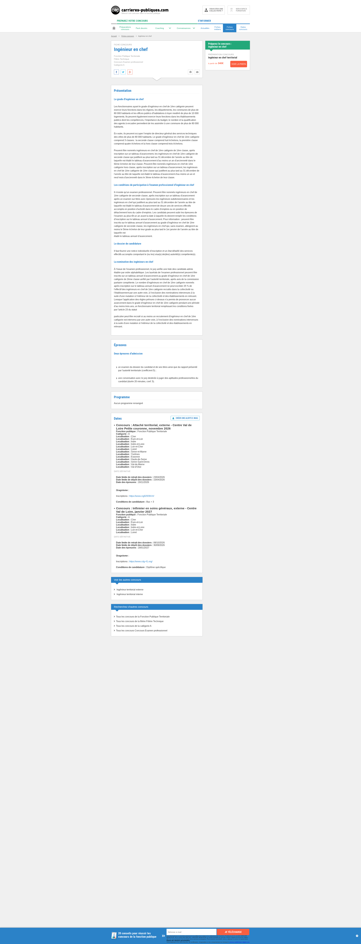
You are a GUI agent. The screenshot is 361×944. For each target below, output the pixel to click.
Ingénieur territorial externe (130, 589)
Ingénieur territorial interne (130, 594)
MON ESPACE (241, 10)
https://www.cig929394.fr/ (141, 496)
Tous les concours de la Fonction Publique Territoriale (143, 616)
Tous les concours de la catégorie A (133, 626)
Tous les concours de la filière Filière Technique (140, 621)
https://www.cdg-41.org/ (140, 561)
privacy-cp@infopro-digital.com (239, 942)
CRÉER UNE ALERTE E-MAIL (187, 418)
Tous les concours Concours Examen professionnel (141, 630)
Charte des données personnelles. (178, 940)
